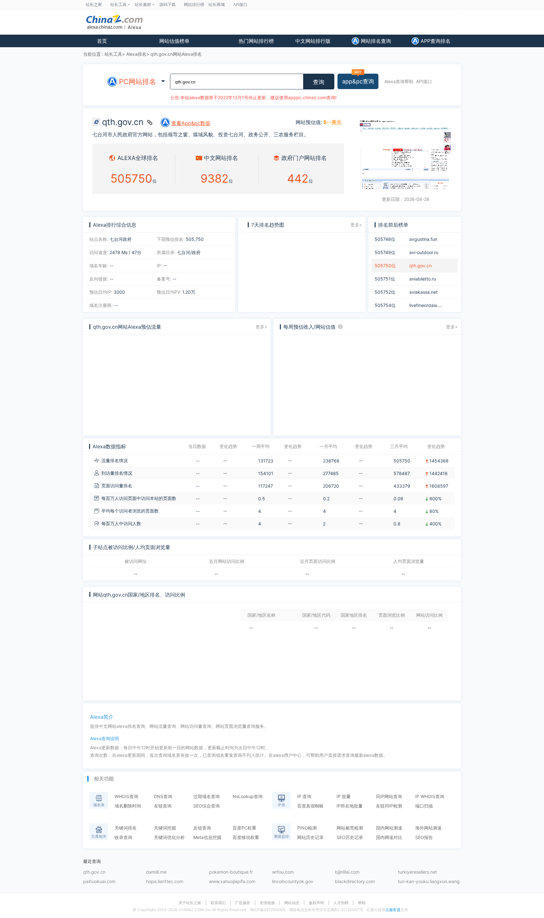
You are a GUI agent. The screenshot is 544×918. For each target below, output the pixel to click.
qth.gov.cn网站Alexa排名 (176, 54)
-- (136, 573)
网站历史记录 (310, 837)
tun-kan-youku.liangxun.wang (429, 881)
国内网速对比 (389, 837)
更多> (356, 224)
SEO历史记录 (350, 837)
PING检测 (307, 827)
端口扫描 (424, 805)
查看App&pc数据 (190, 123)
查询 (318, 82)
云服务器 (392, 909)
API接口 (424, 81)
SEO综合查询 (206, 805)
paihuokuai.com (99, 881)
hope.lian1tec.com (164, 881)
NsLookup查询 (248, 796)
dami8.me (156, 872)
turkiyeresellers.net (417, 872)
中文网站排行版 (313, 41)
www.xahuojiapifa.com (232, 881)
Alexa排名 (136, 54)
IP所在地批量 (350, 805)
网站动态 (291, 903)
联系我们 (218, 903)
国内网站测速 (389, 827)
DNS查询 (163, 796)
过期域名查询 (206, 796)
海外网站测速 (428, 827)
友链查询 (163, 805)
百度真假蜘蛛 (310, 805)
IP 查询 (304, 796)
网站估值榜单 (174, 41)
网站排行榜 (194, 4)
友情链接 (267, 903)
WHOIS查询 (126, 796)
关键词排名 (126, 827)
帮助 (362, 903)
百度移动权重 (246, 837)
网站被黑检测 (350, 827)
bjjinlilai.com (347, 872)
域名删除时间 (128, 805)
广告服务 (242, 903)
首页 (102, 41)
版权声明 (316, 903)
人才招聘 (340, 903)
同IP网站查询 (389, 796)
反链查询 (202, 827)
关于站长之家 (189, 903)
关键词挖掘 (165, 827)
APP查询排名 (434, 41)
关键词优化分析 (169, 837)
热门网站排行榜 (256, 41)
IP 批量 (344, 796)
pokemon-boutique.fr (231, 872)
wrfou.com (283, 872)
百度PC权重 (244, 827)
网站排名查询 (375, 41)
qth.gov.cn (94, 872)
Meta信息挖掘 (207, 837)
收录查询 (123, 837)
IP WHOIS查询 (429, 796)
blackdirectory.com (355, 881)
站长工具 (113, 54)
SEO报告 (424, 837)
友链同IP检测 (389, 805)
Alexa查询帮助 (398, 81)
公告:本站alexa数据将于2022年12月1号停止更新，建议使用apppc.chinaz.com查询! (253, 97)
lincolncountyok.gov (292, 881)
